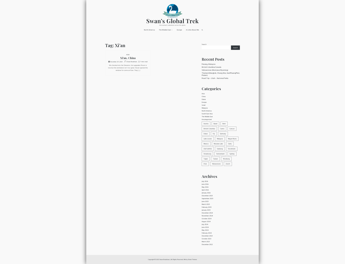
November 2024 (207, 216)
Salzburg (220, 149)
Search (204, 44)
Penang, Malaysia (208, 64)
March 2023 (206, 241)
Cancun (231, 129)
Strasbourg (207, 154)
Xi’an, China (128, 58)
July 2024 (205, 224)
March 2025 (206, 204)
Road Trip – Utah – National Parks (215, 78)
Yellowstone (216, 164)
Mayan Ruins (232, 139)
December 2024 (207, 213)
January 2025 (206, 210)
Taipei (206, 159)
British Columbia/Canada (211, 67)
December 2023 (207, 236)
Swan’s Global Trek (172, 21)
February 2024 (207, 233)
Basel (215, 124)
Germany (223, 134)
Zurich (228, 164)
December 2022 (207, 244)
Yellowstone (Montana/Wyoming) (215, 70)
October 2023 (206, 239)
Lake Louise (208, 139)
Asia (127, 55)
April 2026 (205, 190)
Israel (203, 105)
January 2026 (206, 193)
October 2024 (206, 219)
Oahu (230, 144)
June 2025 (205, 201)
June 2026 (205, 184)
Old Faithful (208, 149)
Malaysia (205, 108)
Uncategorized (207, 119)
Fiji (214, 134)
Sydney (232, 154)
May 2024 (205, 230)
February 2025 (207, 207)
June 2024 (205, 227)
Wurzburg (226, 159)
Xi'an (205, 164)
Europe (179, 30)
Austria (206, 124)
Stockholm (231, 149)
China (204, 96)
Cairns (222, 129)
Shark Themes (192, 259)
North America (149, 30)
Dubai (204, 99)
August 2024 (206, 221)
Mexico (206, 144)
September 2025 (207, 198)
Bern (224, 124)
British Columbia (209, 129)
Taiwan (215, 159)
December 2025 (207, 196)
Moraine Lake (218, 144)
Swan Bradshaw (132, 61)
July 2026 (205, 181)
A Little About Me (192, 30)
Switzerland (220, 154)
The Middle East (165, 30)
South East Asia (207, 114)
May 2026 (205, 187)
